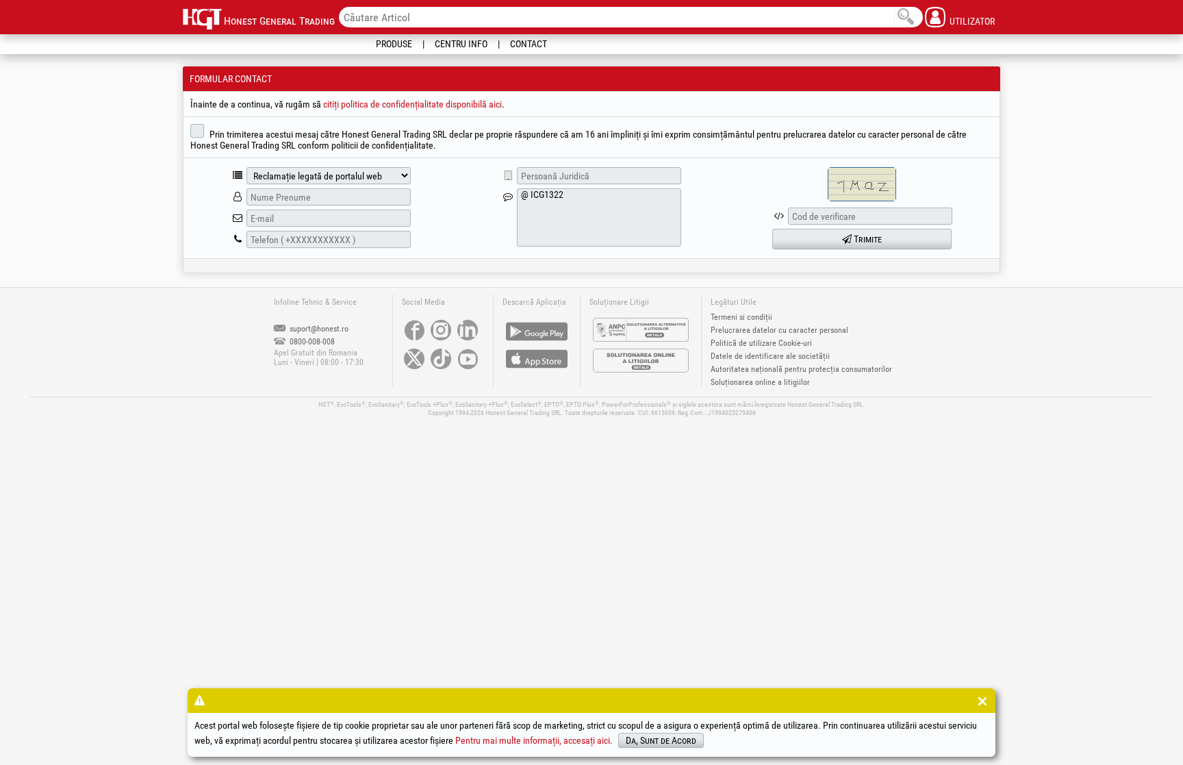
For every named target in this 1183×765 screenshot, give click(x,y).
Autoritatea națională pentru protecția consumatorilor (801, 369)
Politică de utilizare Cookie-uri (761, 343)
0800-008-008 (311, 342)
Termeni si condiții (741, 317)
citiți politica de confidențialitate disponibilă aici (412, 104)
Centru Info (461, 44)
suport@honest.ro (318, 329)
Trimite (867, 239)
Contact (528, 44)
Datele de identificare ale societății (770, 356)
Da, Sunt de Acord (661, 740)
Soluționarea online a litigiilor (760, 382)
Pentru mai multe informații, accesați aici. (534, 740)
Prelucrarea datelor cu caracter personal (779, 330)
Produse (394, 44)
